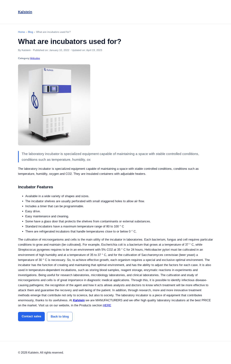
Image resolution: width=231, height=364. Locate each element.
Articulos (35, 58)
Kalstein (25, 12)
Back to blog (60, 316)
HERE (107, 305)
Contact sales (31, 316)
